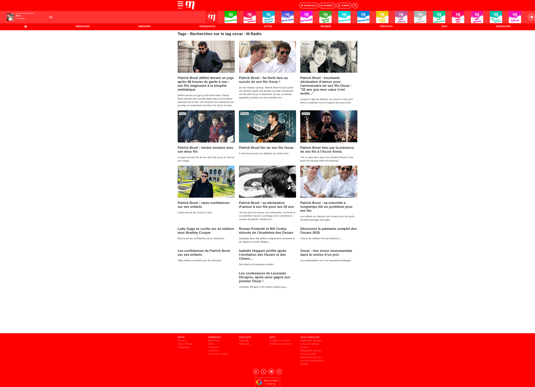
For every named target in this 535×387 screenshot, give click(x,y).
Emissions (144, 26)
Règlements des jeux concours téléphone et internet (312, 360)
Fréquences (207, 26)
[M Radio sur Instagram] (279, 371)
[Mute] (51, 17)
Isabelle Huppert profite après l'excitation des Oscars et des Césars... (262, 254)
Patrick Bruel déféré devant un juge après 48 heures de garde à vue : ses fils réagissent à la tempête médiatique (206, 83)
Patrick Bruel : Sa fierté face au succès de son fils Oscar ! (263, 80)
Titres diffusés (185, 343)
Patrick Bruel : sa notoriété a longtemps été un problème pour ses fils (326, 206)
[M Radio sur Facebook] (256, 371)
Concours (213, 350)
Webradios (83, 26)
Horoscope (503, 26)
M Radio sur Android (280, 343)
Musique (326, 26)
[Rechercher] (355, 5)
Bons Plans (214, 340)
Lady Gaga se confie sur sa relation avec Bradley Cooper (206, 230)
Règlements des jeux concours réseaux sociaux (311, 344)
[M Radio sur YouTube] (271, 371)
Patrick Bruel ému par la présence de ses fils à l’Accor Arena (327, 149)
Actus (268, 26)
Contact (182, 340)
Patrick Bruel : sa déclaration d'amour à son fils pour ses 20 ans (266, 205)
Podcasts (386, 26)
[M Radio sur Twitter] (263, 371)
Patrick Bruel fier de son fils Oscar (266, 147)
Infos (210, 343)
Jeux (444, 26)
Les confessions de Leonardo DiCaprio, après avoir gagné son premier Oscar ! (264, 277)
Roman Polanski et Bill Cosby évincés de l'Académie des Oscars (266, 230)
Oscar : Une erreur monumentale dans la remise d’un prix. (326, 252)
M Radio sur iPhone (280, 340)
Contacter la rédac (218, 353)
